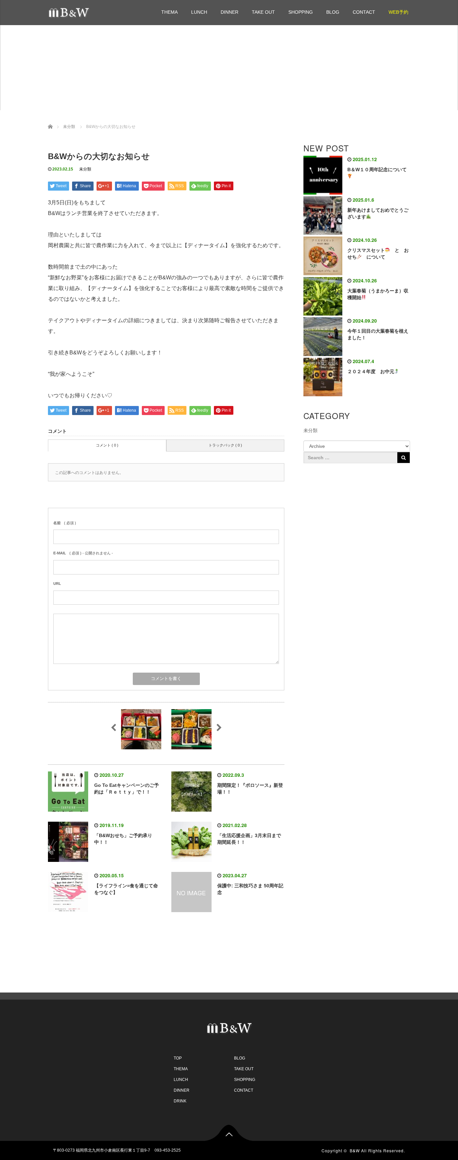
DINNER (229, 12)
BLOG (332, 12)
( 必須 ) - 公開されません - (83, 553)
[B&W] (71, 11)
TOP (178, 1058)
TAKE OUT (263, 12)
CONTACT (364, 12)
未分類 (85, 169)
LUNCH (199, 12)
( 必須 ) (64, 523)
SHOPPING (300, 12)
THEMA (169, 12)
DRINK (180, 1101)
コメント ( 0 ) (107, 445)
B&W (355, 1150)
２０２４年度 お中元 (370, 371)
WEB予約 (398, 12)
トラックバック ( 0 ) (225, 445)
